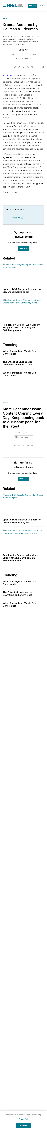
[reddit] (27, 67)
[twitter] (23, 67)
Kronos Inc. (8, 75)
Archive (6, 18)
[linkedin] (19, 67)
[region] (23, 1120)
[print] (43, 67)
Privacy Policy (24, 1119)
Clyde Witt (23, 50)
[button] (4, 5)
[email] (32, 67)
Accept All (23, 1125)
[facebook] (15, 67)
